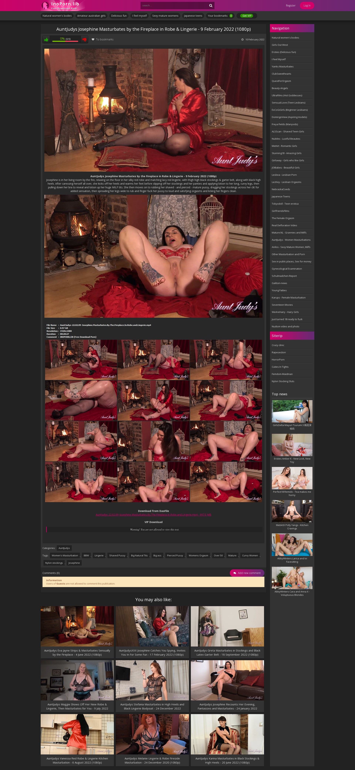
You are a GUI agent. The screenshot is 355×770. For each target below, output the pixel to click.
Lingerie (99, 555)
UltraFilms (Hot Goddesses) (287, 95)
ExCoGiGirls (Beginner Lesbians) (290, 109)
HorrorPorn (278, 359)
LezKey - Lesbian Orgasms (286, 182)
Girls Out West (280, 44)
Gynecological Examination (287, 268)
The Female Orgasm (283, 218)
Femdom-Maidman (282, 374)
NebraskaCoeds (281, 189)
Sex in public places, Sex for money (291, 261)
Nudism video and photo (285, 326)
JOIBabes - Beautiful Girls (286, 167)
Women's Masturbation (65, 555)
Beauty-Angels (280, 88)
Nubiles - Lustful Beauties (286, 138)
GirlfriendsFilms (280, 211)
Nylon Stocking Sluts (283, 381)
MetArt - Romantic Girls (284, 146)
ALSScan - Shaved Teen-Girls (288, 131)
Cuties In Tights (280, 366)
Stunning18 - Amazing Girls (287, 153)
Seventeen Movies (282, 304)
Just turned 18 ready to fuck (287, 319)
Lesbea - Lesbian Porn (284, 174)
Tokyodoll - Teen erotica (285, 203)
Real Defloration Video (284, 225)
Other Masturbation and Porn (288, 254)
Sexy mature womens (165, 15)
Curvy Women (250, 555)
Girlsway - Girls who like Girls (288, 160)
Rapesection (279, 352)
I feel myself (139, 15)
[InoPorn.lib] (63, 5)
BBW (86, 555)
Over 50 (218, 555)
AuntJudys (64, 548)
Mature (232, 555)
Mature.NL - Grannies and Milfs (289, 232)
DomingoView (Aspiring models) (289, 117)
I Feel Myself (279, 59)
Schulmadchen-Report (284, 276)
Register (290, 5)
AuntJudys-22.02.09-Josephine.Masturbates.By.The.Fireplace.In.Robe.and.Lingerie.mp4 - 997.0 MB (153, 514)
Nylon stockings (54, 562)
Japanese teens (193, 15)
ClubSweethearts (281, 73)
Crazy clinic (278, 345)
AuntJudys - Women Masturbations (291, 239)
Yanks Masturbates (283, 66)
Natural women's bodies (57, 15)
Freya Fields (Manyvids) (285, 124)
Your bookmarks (220, 15)
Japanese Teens (281, 196)
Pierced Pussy (175, 555)
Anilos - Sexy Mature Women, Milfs (291, 247)
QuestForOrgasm (281, 81)
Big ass (157, 555)
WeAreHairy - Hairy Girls (285, 312)
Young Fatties (279, 290)
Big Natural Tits (139, 555)
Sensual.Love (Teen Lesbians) (288, 102)
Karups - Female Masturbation (289, 297)
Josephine (74, 562)
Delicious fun (119, 15)
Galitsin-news (279, 283)
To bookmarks (105, 39)
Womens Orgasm (198, 555)
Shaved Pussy (117, 555)
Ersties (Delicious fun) (284, 52)
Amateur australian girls (91, 15)
